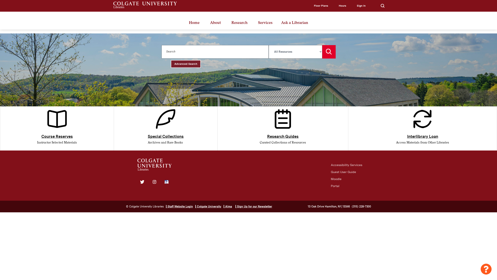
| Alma (228, 206)
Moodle (336, 179)
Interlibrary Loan (422, 136)
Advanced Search (185, 63)
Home (194, 22)
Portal (335, 186)
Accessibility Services (346, 165)
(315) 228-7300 (361, 206)
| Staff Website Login (179, 206)
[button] (321, 5)
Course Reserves (57, 136)
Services (265, 22)
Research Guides (283, 136)
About (215, 22)
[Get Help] (486, 269)
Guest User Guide (343, 172)
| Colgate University (208, 206)
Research (239, 22)
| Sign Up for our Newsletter (253, 206)
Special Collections (166, 136)
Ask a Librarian (294, 22)
